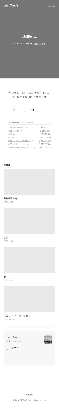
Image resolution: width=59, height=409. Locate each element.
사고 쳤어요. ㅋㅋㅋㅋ (17, 144)
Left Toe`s (11, 5)
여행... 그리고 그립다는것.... (19, 141)
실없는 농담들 (14, 122)
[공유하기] (18, 110)
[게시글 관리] (22, 110)
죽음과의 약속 (14, 131)
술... (9, 137)
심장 (10, 134)
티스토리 (29, 394)
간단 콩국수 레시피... (16, 127)
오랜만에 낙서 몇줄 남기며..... (20, 147)
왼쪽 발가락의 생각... (15, 341)
